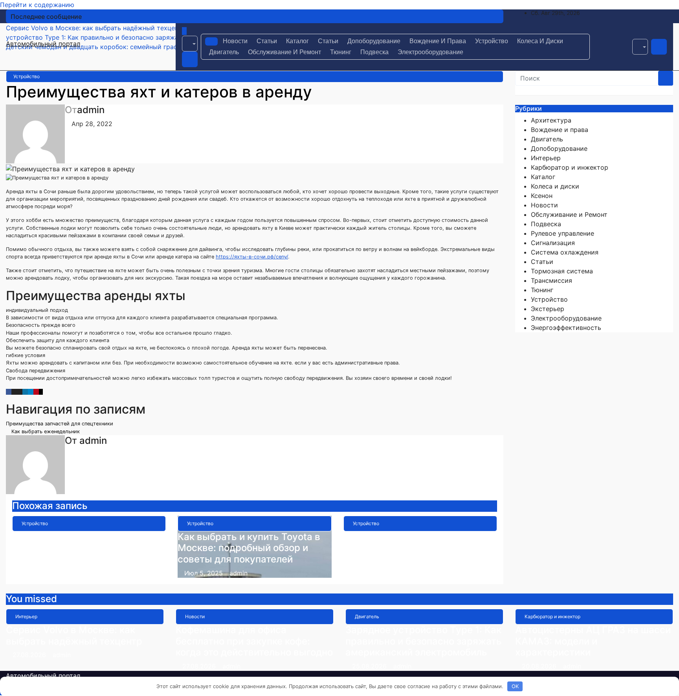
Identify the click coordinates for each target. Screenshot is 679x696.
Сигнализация (553, 243)
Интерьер (546, 158)
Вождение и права (437, 41)
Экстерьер (547, 309)
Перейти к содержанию (37, 5)
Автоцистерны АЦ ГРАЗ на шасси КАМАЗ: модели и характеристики (593, 641)
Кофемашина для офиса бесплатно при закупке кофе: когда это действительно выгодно (254, 641)
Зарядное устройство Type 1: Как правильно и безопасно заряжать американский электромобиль (423, 641)
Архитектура (551, 120)
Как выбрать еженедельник (45, 431)
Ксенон (541, 196)
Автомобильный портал (43, 44)
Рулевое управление (562, 233)
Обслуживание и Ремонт (284, 52)
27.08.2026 (30, 655)
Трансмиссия (551, 280)
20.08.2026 (540, 666)
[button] (190, 43)
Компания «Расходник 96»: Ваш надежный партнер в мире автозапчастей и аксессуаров (417, 548)
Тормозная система (562, 271)
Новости (235, 41)
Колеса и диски (540, 41)
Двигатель (224, 52)
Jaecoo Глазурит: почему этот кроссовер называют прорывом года (87, 548)
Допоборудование (373, 41)
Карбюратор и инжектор (569, 167)
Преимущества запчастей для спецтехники (60, 424)
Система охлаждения (564, 252)
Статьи (267, 41)
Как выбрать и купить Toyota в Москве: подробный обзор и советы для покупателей (249, 548)
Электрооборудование (430, 52)
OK (515, 686)
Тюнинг (340, 52)
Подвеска (374, 52)
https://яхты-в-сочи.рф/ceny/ (252, 257)
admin (91, 109)
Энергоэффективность (566, 328)
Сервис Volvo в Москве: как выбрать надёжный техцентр (74, 635)
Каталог (297, 41)
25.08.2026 (370, 666)
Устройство (491, 41)
